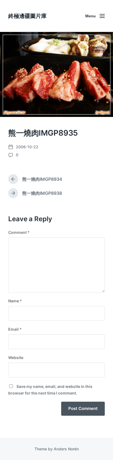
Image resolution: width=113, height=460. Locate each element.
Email (15, 329)
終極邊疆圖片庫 (27, 16)
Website (15, 357)
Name (15, 301)
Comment (19, 232)
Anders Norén (66, 449)
